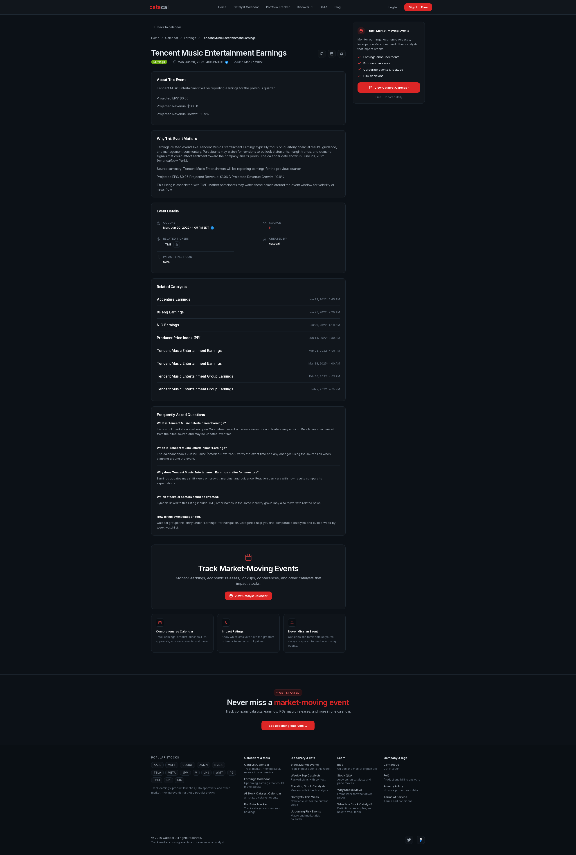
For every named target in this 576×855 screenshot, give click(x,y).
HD (168, 780)
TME (168, 244)
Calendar (171, 38)
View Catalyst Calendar (251, 596)
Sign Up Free (418, 7)
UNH (157, 780)
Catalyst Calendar (246, 7)
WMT (219, 772)
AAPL (157, 765)
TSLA (157, 772)
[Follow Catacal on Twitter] (409, 840)
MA (179, 780)
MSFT (172, 765)
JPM (185, 772)
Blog (338, 7)
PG (232, 772)
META (172, 772)
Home (222, 7)
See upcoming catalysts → (288, 725)
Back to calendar (169, 27)
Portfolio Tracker (278, 7)
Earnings (190, 38)
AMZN (203, 765)
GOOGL (187, 765)
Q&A (324, 7)
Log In (393, 7)
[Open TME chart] (176, 244)
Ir (270, 227)
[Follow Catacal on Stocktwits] (421, 840)
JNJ (206, 772)
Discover (303, 7)
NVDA (218, 765)
